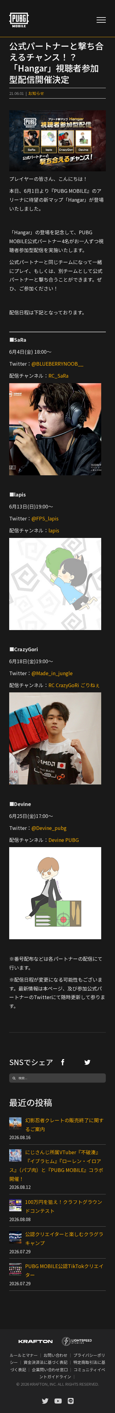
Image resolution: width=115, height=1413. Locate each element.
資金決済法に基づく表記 (45, 1362)
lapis (53, 530)
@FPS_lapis (45, 518)
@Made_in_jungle (52, 673)
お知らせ (36, 93)
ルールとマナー (24, 1355)
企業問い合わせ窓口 (50, 1369)
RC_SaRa (58, 375)
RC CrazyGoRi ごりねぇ (74, 685)
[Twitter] (87, 1062)
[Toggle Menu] (101, 20)
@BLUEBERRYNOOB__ (57, 363)
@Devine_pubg (49, 827)
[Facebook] (63, 1062)
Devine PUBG (63, 839)
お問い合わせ (55, 1355)
